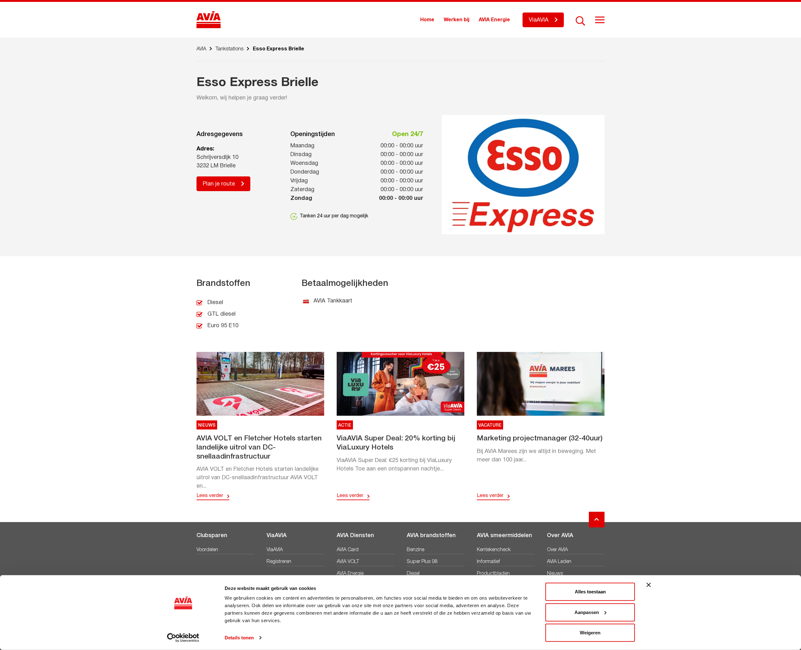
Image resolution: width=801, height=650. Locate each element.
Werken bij (456, 20)
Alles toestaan (590, 591)
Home (427, 20)
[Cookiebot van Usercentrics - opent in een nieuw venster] (183, 637)
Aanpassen (586, 612)
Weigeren (590, 632)
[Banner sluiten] (648, 585)
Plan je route (219, 184)
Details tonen (239, 637)
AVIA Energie (494, 20)
